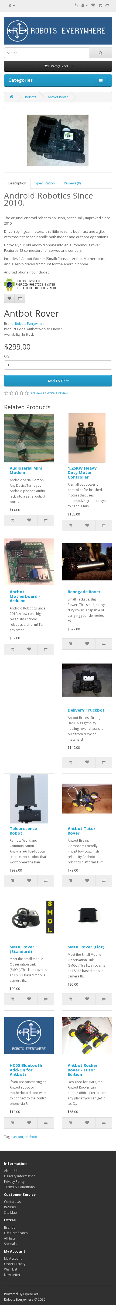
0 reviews (37, 393)
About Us (11, 1170)
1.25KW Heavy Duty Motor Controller (82, 472)
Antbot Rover (58, 97)
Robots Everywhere (30, 323)
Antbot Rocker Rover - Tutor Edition (83, 1069)
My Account (13, 1258)
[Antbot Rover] (58, 140)
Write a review (57, 393)
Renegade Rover (84, 591)
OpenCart (30, 1294)
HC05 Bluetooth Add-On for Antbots (26, 1069)
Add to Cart (58, 380)
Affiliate (10, 1238)
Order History (14, 1264)
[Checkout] (107, 5)
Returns (10, 1207)
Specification (45, 183)
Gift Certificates (16, 1233)
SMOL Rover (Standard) (22, 949)
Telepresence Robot (23, 831)
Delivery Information (19, 1176)
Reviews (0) (72, 183)
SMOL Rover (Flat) (86, 946)
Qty (6, 356)
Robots (30, 97)
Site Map (10, 1212)
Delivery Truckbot (86, 710)
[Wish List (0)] (93, 5)
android (31, 1136)
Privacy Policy (14, 1181)
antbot (18, 1136)
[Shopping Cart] (100, 5)
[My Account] (84, 5)
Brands (9, 1227)
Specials (10, 1243)
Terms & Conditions (19, 1187)
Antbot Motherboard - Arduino (25, 596)
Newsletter (12, 1274)
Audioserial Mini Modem (26, 470)
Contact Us (12, 1201)
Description (17, 183)
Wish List (10, 1269)
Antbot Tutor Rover (81, 831)
